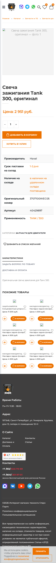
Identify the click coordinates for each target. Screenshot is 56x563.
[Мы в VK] (13, 486)
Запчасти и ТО (31, 19)
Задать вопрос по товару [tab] (18, 264)
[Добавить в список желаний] (25, 306)
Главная (5, 19)
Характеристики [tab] (12, 258)
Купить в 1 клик (17, 144)
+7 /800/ (12, 474)
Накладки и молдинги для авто (42, 306)
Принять (41, 551)
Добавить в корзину (23, 135)
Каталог (17, 19)
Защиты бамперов (9, 306)
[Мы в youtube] (21, 486)
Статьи (28, 442)
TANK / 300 (37, 218)
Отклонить (42, 558)
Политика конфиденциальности (19, 511)
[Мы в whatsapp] (33, 6)
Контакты (30, 438)
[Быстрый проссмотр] (4, 366)
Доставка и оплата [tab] (14, 270)
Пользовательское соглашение (18, 515)
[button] (39, 7)
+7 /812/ (12, 468)
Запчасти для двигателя (31, 233)
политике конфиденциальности (16, 558)
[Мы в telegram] (27, 6)
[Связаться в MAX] (21, 7)
